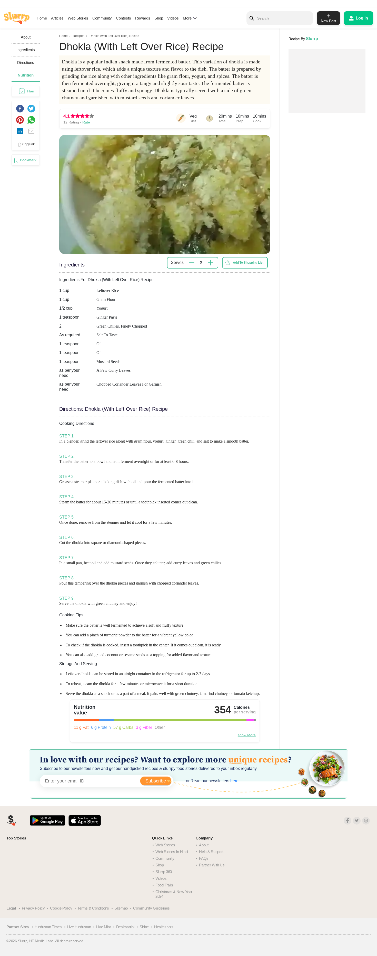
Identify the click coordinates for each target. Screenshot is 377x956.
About (204, 845)
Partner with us (212, 865)
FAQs (204, 858)
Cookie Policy (61, 908)
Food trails (164, 885)
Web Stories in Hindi (171, 851)
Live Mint (103, 927)
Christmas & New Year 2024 (173, 894)
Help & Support (211, 851)
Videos (173, 18)
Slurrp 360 (163, 871)
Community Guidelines (151, 908)
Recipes (78, 36)
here (234, 781)
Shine (144, 927)
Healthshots (163, 927)
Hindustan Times (48, 927)
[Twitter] (357, 821)
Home (42, 18)
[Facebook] (347, 821)
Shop (158, 18)
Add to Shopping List (248, 262)
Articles (57, 18)
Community (102, 18)
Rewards (142, 18)
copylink (28, 144)
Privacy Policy (33, 908)
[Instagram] (366, 821)
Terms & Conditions (93, 908)
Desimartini (125, 927)
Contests (123, 18)
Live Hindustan (79, 927)
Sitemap (121, 908)
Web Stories (78, 18)
